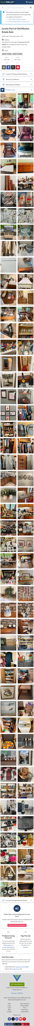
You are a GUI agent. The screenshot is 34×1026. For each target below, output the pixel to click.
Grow (9, 1007)
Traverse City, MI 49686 (22, 967)
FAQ (9, 1003)
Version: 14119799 (17, 993)
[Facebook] (9, 1019)
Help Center (24, 1009)
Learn (9, 1005)
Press (24, 1007)
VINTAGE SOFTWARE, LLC (21, 987)
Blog (9, 1009)
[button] (17, 74)
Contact (9, 1011)
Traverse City (15, 969)
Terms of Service (24, 1003)
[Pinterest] (24, 1019)
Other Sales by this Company (17, 19)
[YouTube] (20, 1019)
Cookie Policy (25, 1011)
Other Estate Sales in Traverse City (18, 21)
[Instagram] (16, 1019)
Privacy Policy (25, 1005)
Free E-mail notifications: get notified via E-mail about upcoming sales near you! (17, 998)
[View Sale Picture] (8, 100)
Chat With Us (18, 984)
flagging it (25, 947)
